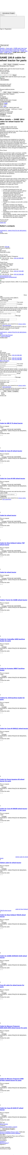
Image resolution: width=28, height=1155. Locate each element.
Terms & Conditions (5, 1132)
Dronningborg (9, 49)
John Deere (22, 49)
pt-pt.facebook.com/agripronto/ (8, 277)
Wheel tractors (4, 1124)
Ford (18, 49)
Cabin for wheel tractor (8, 515)
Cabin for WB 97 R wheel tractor (11, 423)
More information (4, 360)
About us (2, 1126)
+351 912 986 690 (19, 258)
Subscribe (3, 496)
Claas (3, 49)
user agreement (6, 325)
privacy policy (22, 324)
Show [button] (12, 258)
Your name (20, 302)
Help (6, 1126)
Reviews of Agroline (5, 1133)
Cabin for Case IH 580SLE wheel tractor (14, 728)
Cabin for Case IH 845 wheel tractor (12, 478)
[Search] (12, 22)
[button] (14, 37)
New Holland (13, 51)
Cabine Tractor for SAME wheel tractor (13, 600)
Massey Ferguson (5, 51)
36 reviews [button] (3, 250)
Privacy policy (15, 1132)
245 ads (7, 246)
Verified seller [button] (4, 233)
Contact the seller (5, 85)
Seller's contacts (12, 1126)
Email (18, 312)
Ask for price (4, 98)
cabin (4, 106)
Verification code (4, 320)
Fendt (14, 49)
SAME (6, 103)
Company (19, 304)
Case (22, 48)
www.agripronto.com (5, 275)
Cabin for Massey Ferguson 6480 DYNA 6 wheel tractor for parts (12, 1079)
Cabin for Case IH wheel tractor (11, 451)
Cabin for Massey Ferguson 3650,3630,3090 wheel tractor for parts (13, 1027)
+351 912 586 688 (19, 274)
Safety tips (3, 222)
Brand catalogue (15, 1133)
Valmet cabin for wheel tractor (10, 862)
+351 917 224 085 (19, 271)
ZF (18, 51)
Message (18, 315)
